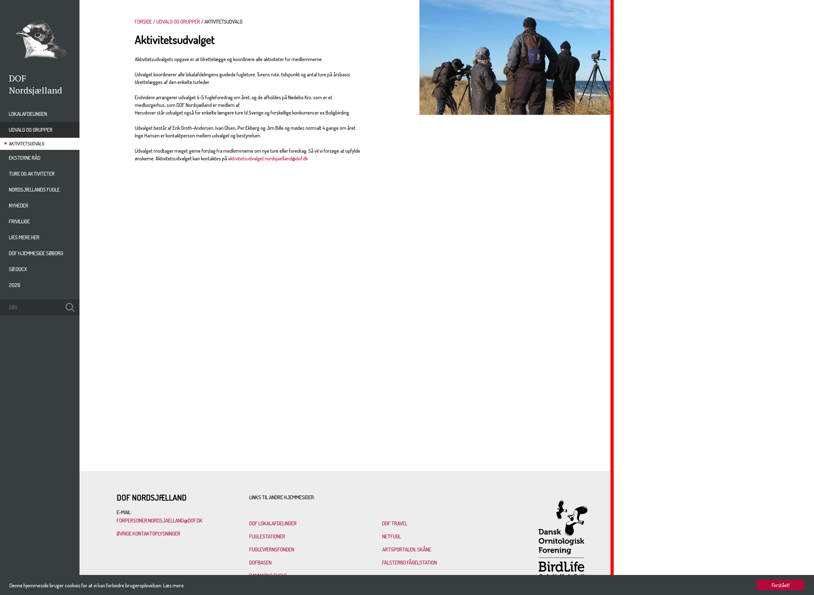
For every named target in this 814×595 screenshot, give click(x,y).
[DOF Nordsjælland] (40, 61)
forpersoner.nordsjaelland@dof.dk (160, 520)
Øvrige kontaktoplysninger (149, 533)
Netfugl (391, 536)
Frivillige (19, 221)
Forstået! (781, 585)
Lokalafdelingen (28, 113)
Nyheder (18, 205)
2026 (14, 285)
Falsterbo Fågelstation (409, 562)
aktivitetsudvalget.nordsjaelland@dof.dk (268, 158)
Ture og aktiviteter (32, 173)
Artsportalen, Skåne (406, 549)
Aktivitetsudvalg (27, 144)
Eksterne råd (24, 157)
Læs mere (173, 585)
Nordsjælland (35, 90)
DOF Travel (394, 523)
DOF (17, 78)
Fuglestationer (267, 536)
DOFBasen (260, 562)
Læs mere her (24, 237)
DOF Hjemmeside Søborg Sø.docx (36, 261)
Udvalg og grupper (30, 129)
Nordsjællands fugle (34, 189)
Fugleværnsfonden (271, 549)
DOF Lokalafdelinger (273, 523)
